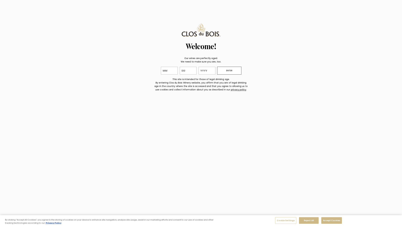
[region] (201, 220)
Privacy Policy (53, 222)
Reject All (309, 220)
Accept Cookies (331, 220)
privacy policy (238, 89)
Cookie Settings (286, 220)
